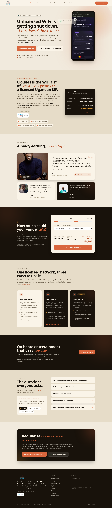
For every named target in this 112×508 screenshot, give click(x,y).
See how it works (78, 324)
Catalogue (57, 2)
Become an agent (100, 3)
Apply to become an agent (33, 454)
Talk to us (40, 390)
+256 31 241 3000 (75, 481)
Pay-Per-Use (55, 486)
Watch (70, 2)
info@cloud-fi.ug (75, 478)
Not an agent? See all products (50, 49)
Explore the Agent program (28, 324)
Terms (93, 504)
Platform (64, 2)
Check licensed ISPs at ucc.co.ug (77, 112)
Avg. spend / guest (83, 219)
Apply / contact (55, 495)
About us (53, 493)
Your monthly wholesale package (62, 225)
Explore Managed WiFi (52, 324)
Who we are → (25, 284)
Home (31, 2)
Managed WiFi (48, 2)
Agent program (39, 2)
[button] (73, 380)
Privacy (89, 504)
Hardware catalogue (56, 483)
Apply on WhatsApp (59, 454)
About (75, 2)
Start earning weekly (72, 247)
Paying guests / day (63, 219)
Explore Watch (86, 352)
